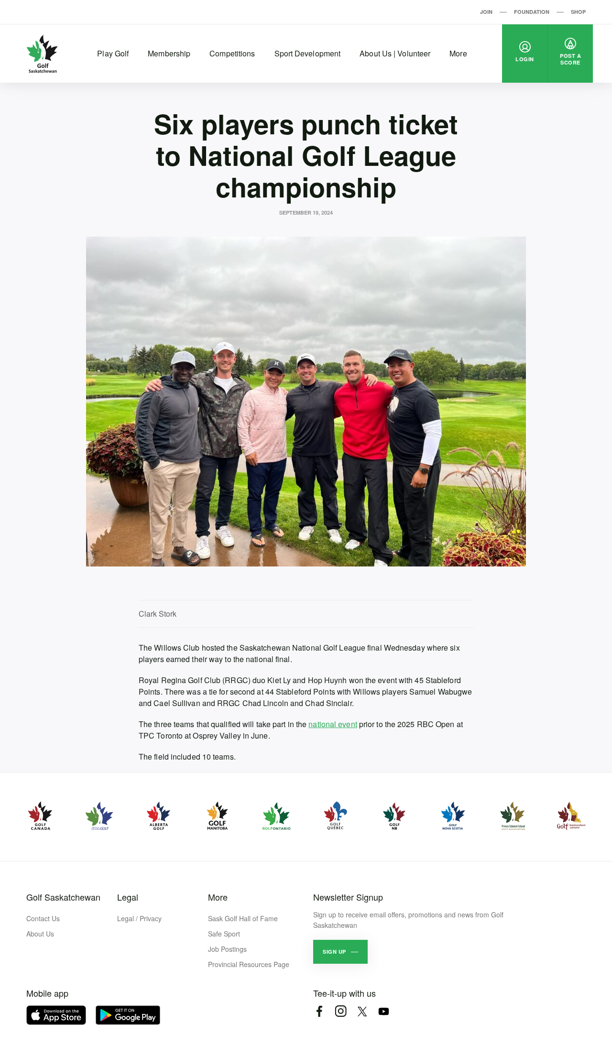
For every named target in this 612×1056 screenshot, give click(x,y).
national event (332, 724)
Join (486, 11)
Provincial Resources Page (248, 964)
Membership (169, 53)
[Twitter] (362, 1011)
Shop (578, 11)
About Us (40, 933)
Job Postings (227, 949)
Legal (127, 897)
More (458, 53)
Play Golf (113, 53)
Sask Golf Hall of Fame (243, 918)
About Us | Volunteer (395, 53)
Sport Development (307, 53)
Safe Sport (224, 933)
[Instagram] (341, 1011)
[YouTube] (384, 1011)
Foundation (531, 11)
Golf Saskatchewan (63, 897)
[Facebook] (319, 1011)
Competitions (232, 53)
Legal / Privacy (139, 918)
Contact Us (43, 918)
